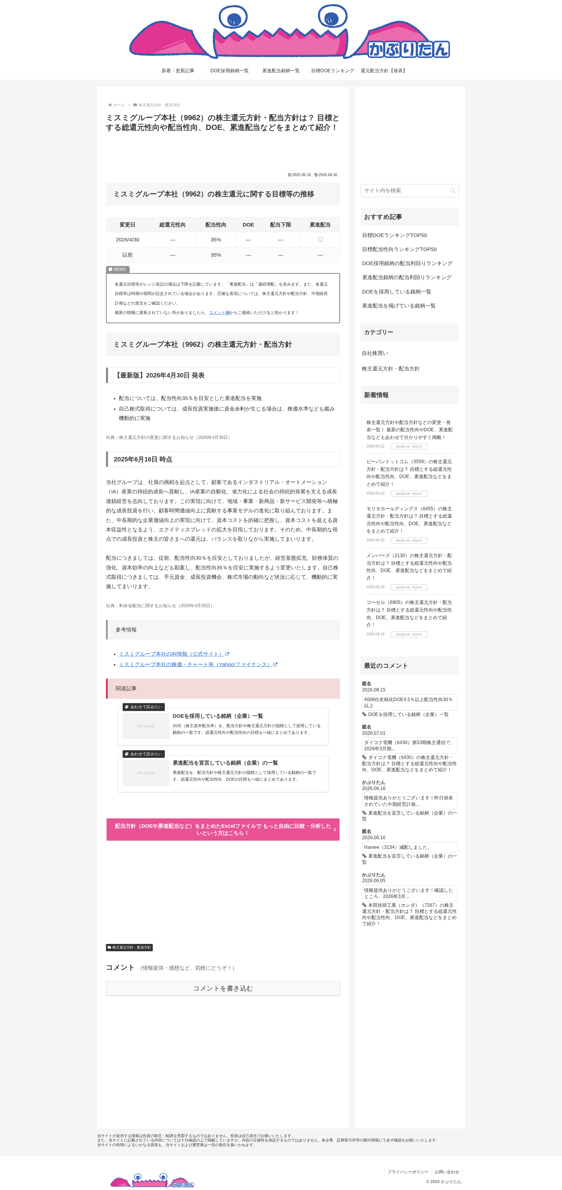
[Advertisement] (223, 150)
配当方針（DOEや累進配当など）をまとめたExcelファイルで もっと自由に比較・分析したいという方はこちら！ (223, 829)
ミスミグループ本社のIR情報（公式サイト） (171, 654)
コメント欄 (219, 312)
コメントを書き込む (223, 988)
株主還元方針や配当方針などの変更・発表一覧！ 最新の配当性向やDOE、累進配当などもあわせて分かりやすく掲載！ (409, 430)
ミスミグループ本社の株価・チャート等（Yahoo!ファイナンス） (195, 664)
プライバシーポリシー (408, 1172)
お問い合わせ (447, 1172)
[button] (453, 190)
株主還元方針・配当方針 (131, 947)
